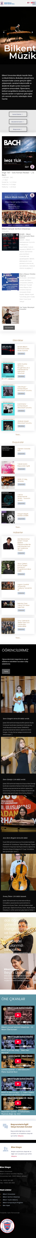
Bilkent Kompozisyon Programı (13, 1203)
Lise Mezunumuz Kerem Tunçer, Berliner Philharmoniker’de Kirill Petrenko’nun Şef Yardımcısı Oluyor (24, 544)
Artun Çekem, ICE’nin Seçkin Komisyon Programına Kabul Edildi (24, 567)
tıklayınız (20, 1136)
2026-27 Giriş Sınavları (22, 480)
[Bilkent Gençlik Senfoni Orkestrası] (19, 209)
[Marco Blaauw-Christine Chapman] (10, 281)
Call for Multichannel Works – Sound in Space (24, 497)
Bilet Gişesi (6, 1205)
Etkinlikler (21, 354)
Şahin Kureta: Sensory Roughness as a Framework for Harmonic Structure (24, 368)
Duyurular (21, 454)
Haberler (21, 553)
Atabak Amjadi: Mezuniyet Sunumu (25, 422)
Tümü (6, 671)
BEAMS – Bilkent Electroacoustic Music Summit (26, 236)
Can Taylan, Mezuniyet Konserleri (26, 308)
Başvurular (17, 129)
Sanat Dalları (17, 114)
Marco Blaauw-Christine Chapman (27, 275)
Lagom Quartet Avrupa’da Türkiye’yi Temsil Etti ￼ (25, 587)
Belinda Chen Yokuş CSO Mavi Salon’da (23, 605)
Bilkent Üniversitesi (9, 1194)
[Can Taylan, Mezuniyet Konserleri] (10, 315)
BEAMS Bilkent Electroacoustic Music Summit (23, 348)
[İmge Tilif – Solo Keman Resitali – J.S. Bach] (19, 153)
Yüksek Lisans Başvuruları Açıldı (24, 465)
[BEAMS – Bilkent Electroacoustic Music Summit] (10, 242)
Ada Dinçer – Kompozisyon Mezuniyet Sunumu (25, 388)
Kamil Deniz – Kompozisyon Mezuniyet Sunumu (25, 406)
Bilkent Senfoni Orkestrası (11, 1197)
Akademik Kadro (17, 122)
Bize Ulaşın (16, 1147)
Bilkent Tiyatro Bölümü (10, 1200)
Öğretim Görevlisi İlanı (24, 449)
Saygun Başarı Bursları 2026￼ (23, 514)
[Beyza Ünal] (18, 971)
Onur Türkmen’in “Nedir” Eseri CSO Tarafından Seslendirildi (24, 623)
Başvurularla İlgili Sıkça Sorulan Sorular (21, 1125)
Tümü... (18, 435)
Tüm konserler (9, 327)
